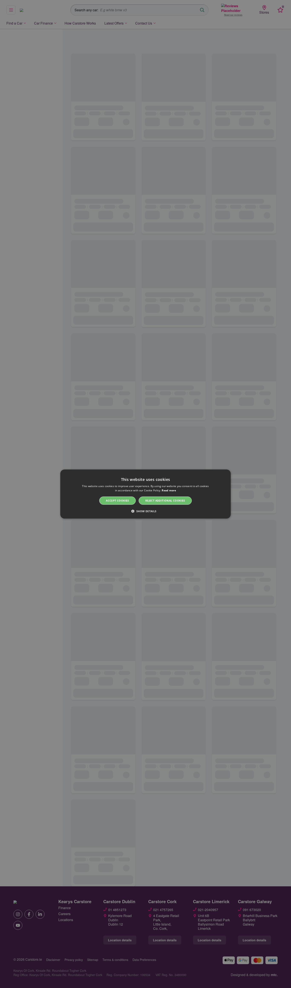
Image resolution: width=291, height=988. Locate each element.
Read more (169, 490)
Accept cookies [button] (117, 500)
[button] (145, 511)
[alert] (145, 494)
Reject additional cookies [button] (165, 500)
